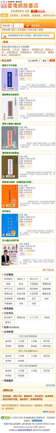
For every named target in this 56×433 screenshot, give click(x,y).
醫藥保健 (46, 294)
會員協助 (7, 396)
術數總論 (21, 299)
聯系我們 (10, 408)
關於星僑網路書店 (10, 405)
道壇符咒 (21, 289)
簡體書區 (8, 380)
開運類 (21, 346)
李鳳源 (26, 244)
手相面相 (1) (26, 52)
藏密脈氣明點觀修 (10, 153)
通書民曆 (46, 284)
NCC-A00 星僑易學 (28, 366)
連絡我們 (24, 399)
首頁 (4, 15)
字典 (21, 303)
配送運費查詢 (17, 11)
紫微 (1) (25, 49)
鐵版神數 (46, 289)
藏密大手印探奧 (9, 65)
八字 (8, 21)
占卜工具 (34, 317)
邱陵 (25, 69)
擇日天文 (34, 279)
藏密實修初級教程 (10, 94)
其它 (34, 299)
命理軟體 (25, 15)
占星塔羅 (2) (12, 52)
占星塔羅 (34, 294)
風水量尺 (8, 317)
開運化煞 (21, 317)
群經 (47, 299)
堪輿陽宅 (8, 279)
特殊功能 (46, 346)
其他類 (34, 346)
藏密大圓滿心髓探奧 (11, 124)
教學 (32, 21)
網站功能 (17, 396)
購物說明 (28, 396)
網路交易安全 (26, 405)
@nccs (42, 427)
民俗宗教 (32, 30)
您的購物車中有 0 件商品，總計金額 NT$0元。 (30, 35)
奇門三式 (8, 289)
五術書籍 (14, 15)
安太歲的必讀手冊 (10, 240)
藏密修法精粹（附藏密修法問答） (17, 182)
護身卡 (8, 322)
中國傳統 (8, 303)
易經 (22, 21)
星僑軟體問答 (36, 399)
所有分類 (51, 385)
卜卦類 (34, 341)
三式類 (21, 341)
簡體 (27, 11)
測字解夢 (34, 289)
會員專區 (49, 396)
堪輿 (27, 21)
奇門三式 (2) (39, 52)
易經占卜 (21, 279)
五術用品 (8, 313)
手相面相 (34, 284)
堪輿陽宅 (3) (37, 49)
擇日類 (46, 341)
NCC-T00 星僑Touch (28, 351)
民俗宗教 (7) (14, 55)
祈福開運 (8, 299)
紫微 (13, 21)
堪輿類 (8, 346)
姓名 (17, 21)
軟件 (36, 21)
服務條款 (38, 405)
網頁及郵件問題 (10, 399)
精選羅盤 (36, 15)
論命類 (8, 341)
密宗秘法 (6, 211)
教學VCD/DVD (11, 327)
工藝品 (46, 317)
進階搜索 (36, 25)
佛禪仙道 (8, 294)
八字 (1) (16, 49)
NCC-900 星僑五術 (28, 336)
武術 (34, 303)
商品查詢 (39, 396)
